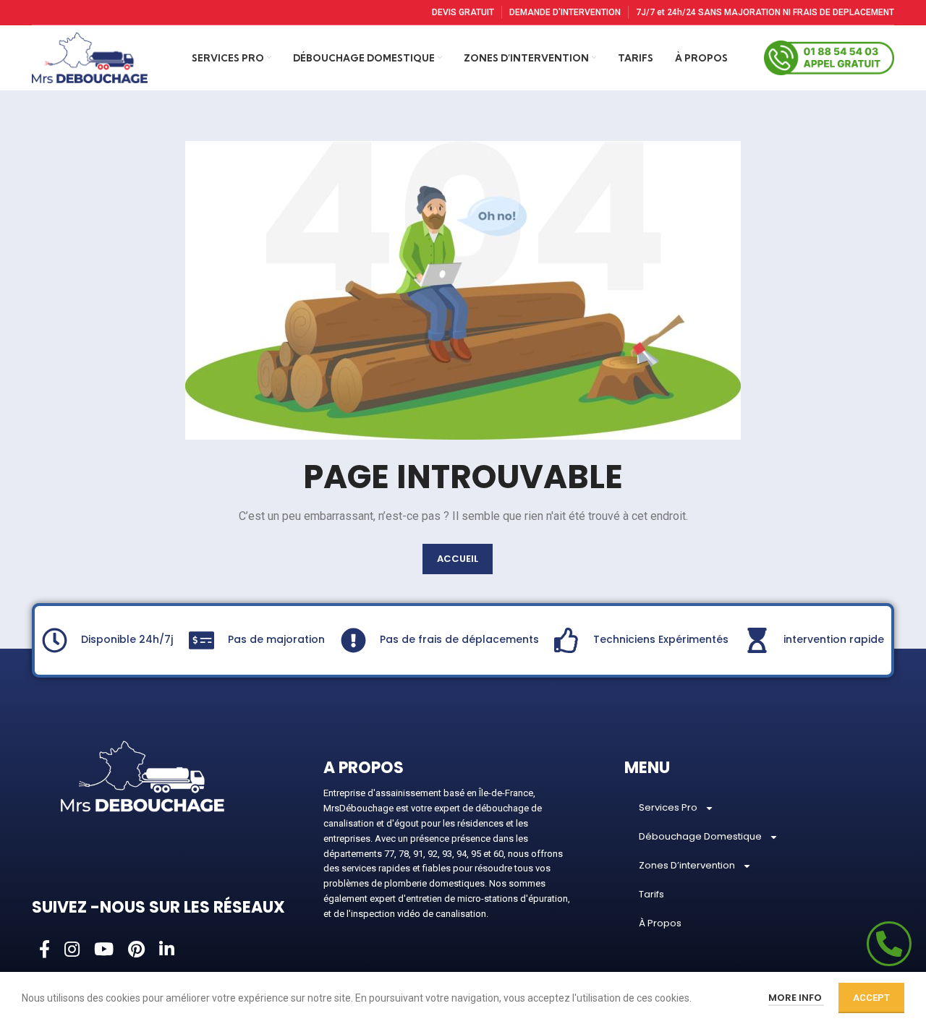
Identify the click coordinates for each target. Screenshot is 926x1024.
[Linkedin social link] (167, 950)
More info (796, 997)
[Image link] (142, 775)
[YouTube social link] (104, 950)
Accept (871, 997)
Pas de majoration (276, 639)
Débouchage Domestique (700, 836)
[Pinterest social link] (136, 950)
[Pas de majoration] (201, 640)
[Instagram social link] (72, 950)
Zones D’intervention (687, 865)
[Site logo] (90, 57)
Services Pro (668, 807)
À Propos (660, 923)
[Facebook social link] (44, 950)
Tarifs (651, 894)
